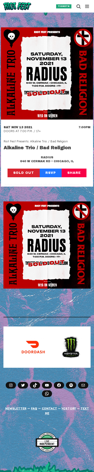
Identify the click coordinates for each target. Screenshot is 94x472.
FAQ (34, 408)
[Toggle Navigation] (87, 6)
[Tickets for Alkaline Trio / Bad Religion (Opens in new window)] (47, 73)
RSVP (50, 173)
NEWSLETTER (15, 408)
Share (74, 173)
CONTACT (49, 408)
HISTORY (69, 408)
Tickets (64, 6)
